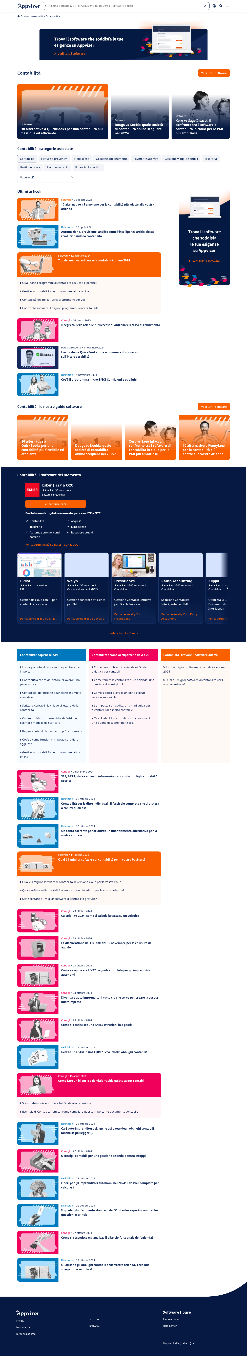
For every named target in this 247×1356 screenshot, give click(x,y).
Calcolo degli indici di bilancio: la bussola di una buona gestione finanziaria (121, 720)
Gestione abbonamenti (111, 159)
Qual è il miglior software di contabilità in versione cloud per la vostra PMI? (71, 882)
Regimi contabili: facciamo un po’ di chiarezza (52, 731)
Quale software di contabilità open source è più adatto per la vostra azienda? (73, 890)
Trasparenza (23, 1327)
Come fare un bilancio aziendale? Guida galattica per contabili (119, 669)
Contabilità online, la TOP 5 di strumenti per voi (53, 300)
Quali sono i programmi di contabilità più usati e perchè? (59, 283)
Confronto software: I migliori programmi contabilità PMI (60, 308)
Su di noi (94, 1319)
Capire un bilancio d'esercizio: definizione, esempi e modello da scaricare (49, 720)
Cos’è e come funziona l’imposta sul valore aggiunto (49, 742)
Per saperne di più (56, 504)
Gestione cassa (30, 167)
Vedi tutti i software (214, 73)
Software (94, 1326)
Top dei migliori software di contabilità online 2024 (194, 669)
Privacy (20, 1320)
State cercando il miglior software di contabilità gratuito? (59, 899)
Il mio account (171, 1319)
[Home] (18, 16)
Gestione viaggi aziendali (181, 159)
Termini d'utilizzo (26, 1333)
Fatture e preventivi (54, 159)
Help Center (170, 1325)
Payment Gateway (145, 159)
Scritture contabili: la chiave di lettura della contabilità (49, 708)
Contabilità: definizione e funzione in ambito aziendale (50, 695)
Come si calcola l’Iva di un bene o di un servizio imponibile (118, 695)
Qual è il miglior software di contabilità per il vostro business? (193, 682)
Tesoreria (210, 159)
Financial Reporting (88, 167)
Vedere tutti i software (123, 633)
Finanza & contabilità (34, 16)
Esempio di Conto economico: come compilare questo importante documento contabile (80, 1111)
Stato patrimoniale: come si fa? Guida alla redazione (56, 1103)
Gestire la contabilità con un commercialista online (55, 291)
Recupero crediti (58, 167)
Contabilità (27, 159)
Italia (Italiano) (182, 1343)
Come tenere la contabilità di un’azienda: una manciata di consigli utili (123, 682)
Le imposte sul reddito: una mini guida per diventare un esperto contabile (121, 708)
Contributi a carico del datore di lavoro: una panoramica (50, 682)
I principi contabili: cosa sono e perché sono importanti (50, 669)
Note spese (81, 159)
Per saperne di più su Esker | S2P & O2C (51, 544)
